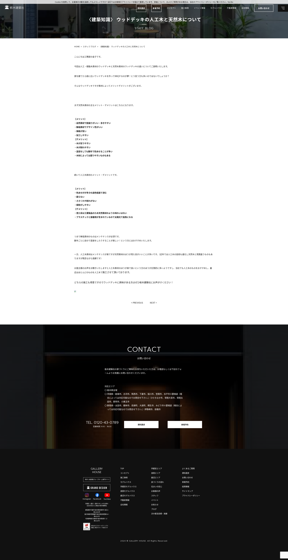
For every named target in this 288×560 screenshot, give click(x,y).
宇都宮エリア (156, 468)
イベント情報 (199, 8)
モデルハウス (216, 8)
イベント (154, 500)
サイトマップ (187, 491)
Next (152, 302)
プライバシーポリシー (191, 495)
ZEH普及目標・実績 (159, 513)
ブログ (154, 509)
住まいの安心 (156, 486)
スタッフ (154, 495)
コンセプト (171, 8)
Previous (138, 302)
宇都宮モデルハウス (128, 486)
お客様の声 (155, 491)
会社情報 (245, 8)
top (122, 468)
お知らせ (154, 504)
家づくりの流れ (157, 482)
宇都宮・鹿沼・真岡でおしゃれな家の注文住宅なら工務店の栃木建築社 (96, 505)
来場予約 (156, 8)
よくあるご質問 (188, 468)
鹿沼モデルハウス (127, 495)
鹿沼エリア (155, 477)
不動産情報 (231, 8)
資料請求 (141, 8)
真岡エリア (155, 473)
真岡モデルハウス (127, 491)
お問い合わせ (187, 477)
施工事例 (185, 8)
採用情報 (185, 486)
